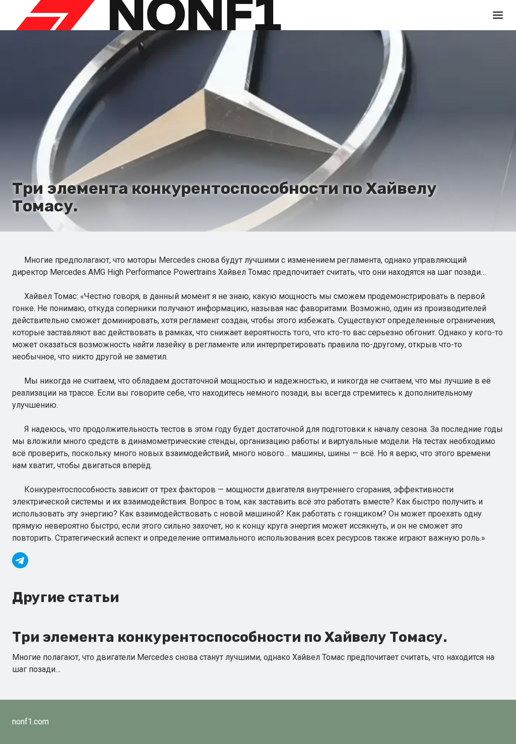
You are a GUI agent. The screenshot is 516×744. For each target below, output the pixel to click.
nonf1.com (30, 721)
